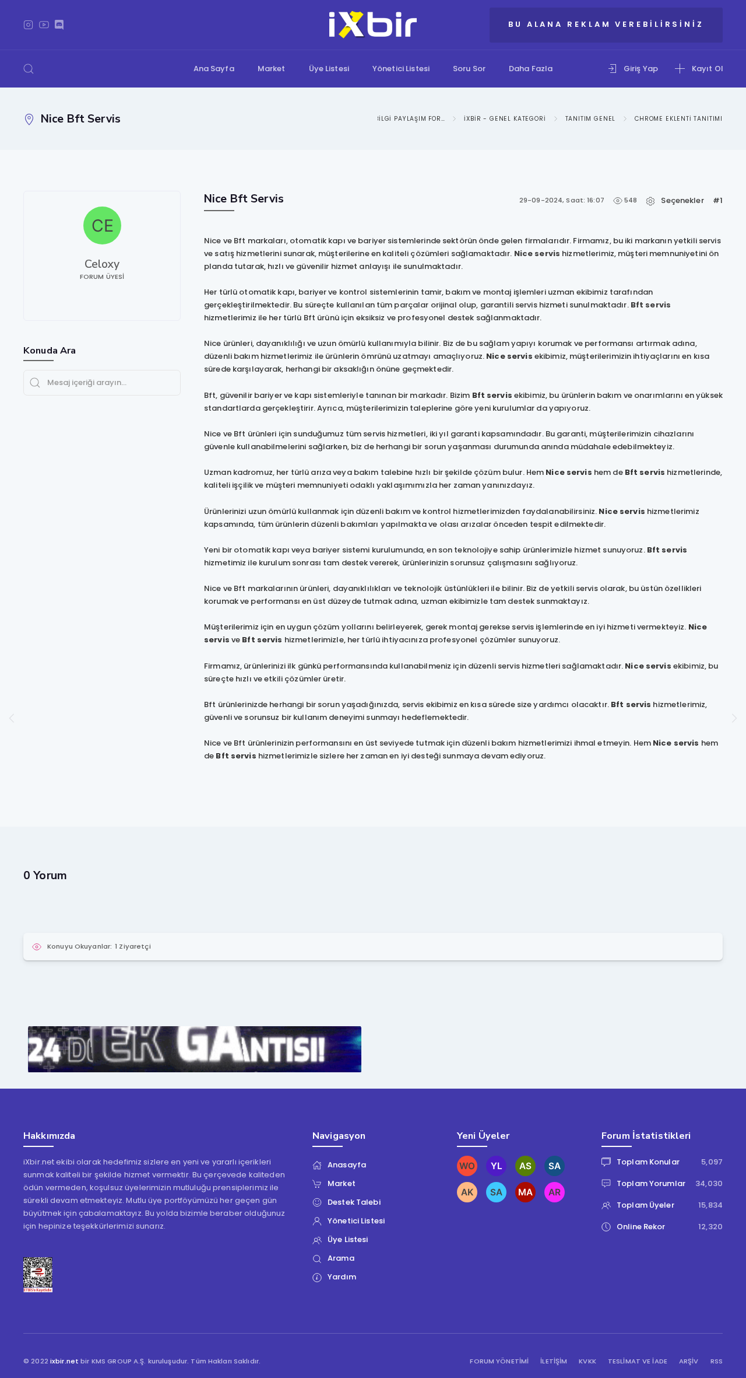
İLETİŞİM (553, 1361)
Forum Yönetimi (499, 1361)
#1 (718, 200)
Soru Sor (469, 68)
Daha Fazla (531, 68)
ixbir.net (64, 1361)
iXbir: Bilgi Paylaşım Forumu (399, 118)
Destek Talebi (354, 1202)
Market (272, 68)
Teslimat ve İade (637, 1361)
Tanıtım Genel (590, 118)
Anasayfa (347, 1164)
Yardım (342, 1276)
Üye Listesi (329, 68)
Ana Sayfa (213, 68)
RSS (716, 1361)
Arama (341, 1258)
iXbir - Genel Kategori (505, 118)
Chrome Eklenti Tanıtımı (679, 118)
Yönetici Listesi (401, 68)
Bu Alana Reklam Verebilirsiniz (606, 24)
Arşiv (689, 1361)
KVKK (587, 1361)
